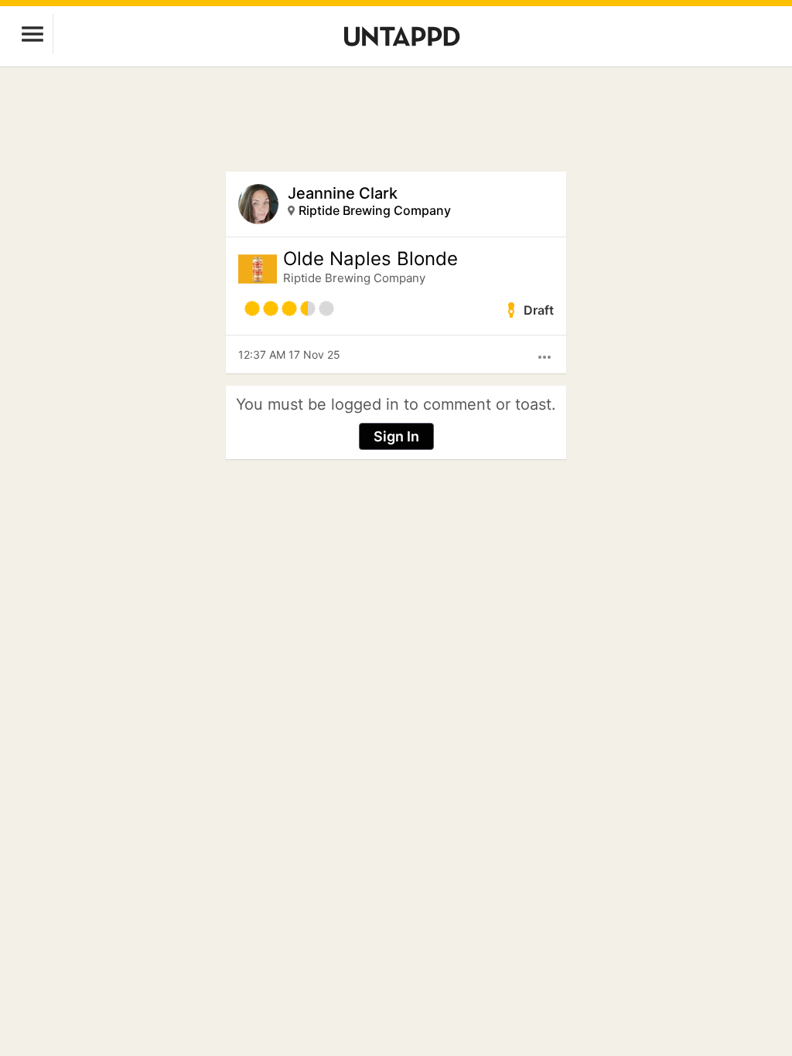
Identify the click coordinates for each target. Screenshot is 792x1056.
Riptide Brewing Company (375, 210)
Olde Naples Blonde (370, 259)
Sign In (396, 436)
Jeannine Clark (343, 193)
